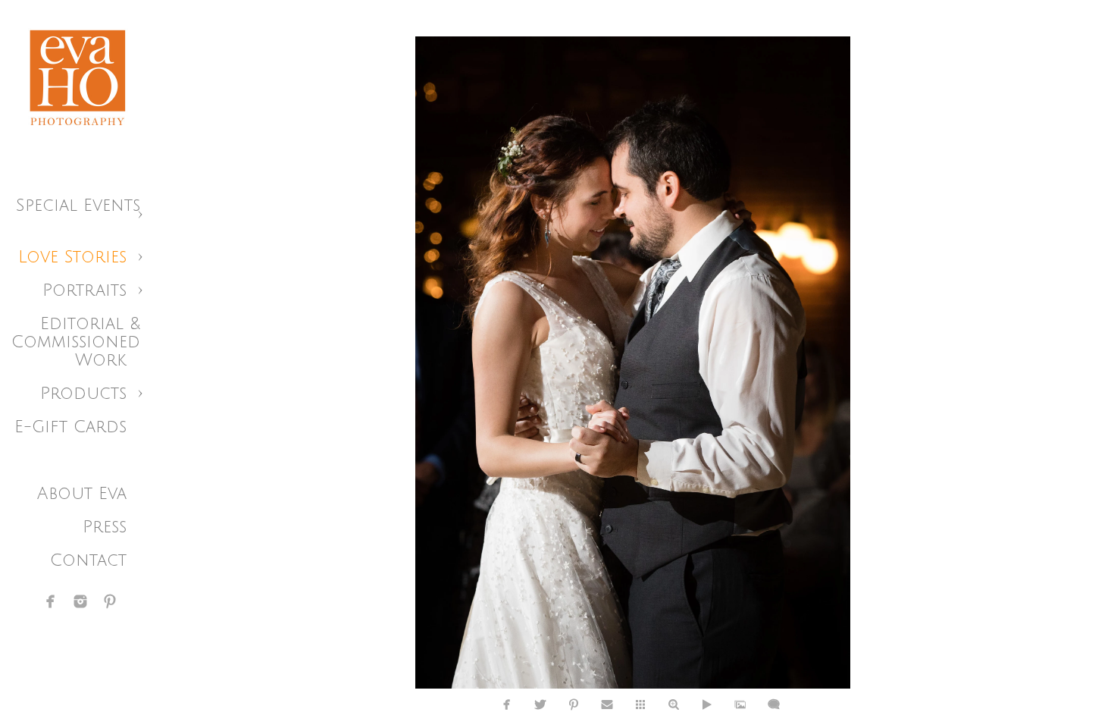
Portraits (84, 290)
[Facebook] (51, 601)
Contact (88, 560)
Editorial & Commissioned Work (75, 342)
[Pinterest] (110, 601)
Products (83, 393)
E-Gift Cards (70, 427)
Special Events (78, 205)
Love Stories (72, 257)
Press (105, 527)
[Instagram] (80, 601)
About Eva (82, 494)
